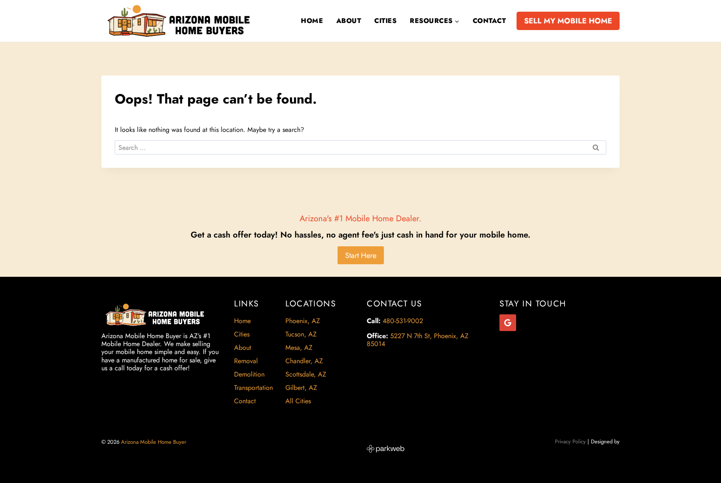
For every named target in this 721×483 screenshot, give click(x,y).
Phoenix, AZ (302, 321)
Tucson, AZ (301, 334)
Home (312, 20)
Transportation (253, 387)
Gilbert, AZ (301, 387)
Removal (246, 361)
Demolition (249, 374)
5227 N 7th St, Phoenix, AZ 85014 (418, 340)
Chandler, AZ (304, 361)
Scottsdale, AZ (305, 374)
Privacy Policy (570, 441)
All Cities (298, 401)
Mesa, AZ (299, 347)
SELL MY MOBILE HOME (568, 20)
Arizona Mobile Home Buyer (154, 442)
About (348, 20)
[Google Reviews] (507, 322)
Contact (489, 20)
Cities (385, 20)
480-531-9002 (403, 321)
